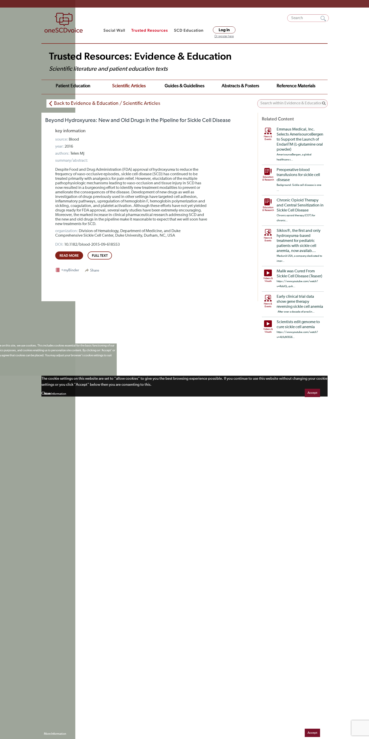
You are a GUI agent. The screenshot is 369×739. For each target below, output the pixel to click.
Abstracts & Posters (240, 86)
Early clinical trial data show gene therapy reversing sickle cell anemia (300, 302)
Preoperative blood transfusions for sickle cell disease (298, 175)
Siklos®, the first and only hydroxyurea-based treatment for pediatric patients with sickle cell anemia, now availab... (299, 241)
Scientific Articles (129, 86)
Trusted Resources (149, 30)
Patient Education (73, 86)
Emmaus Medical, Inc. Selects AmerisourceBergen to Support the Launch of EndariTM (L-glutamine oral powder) (300, 139)
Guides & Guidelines (184, 86)
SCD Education (189, 30)
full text (100, 255)
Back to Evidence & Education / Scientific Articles (107, 103)
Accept (312, 393)
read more (69, 255)
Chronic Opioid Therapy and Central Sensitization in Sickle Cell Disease (300, 205)
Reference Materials (296, 86)
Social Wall (114, 30)
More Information (55, 394)
